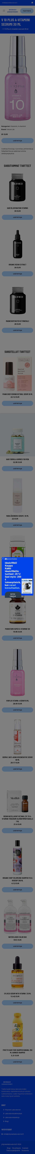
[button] (13, 596)
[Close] (3, 558)
